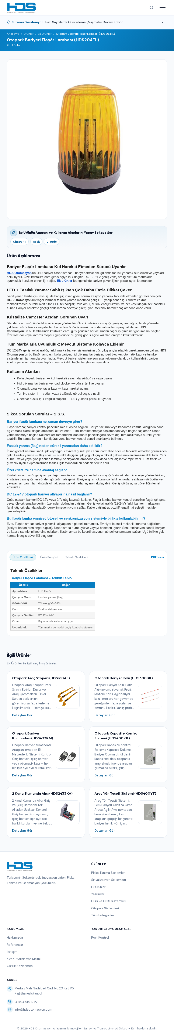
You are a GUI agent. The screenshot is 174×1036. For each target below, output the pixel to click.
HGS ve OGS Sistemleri (108, 901)
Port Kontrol (100, 937)
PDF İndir (157, 557)
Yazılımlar (97, 894)
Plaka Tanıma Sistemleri (108, 873)
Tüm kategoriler (102, 915)
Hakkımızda (15, 937)
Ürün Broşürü (49, 557)
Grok (36, 241)
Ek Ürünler (45, 34)
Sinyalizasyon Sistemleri (108, 880)
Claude (51, 241)
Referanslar (15, 945)
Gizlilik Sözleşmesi (20, 966)
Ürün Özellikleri (23, 557)
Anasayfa (13, 34)
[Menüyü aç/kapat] (162, 7)
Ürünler (29, 34)
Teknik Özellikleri (77, 557)
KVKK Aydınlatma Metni (24, 959)
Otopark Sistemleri (105, 908)
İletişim (12, 952)
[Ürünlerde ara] (151, 7)
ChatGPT (19, 241)
